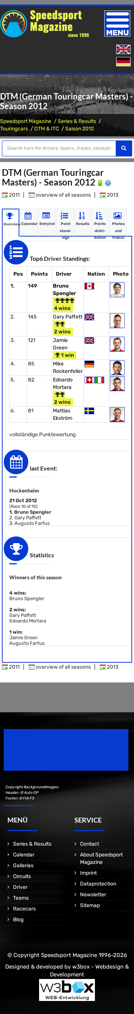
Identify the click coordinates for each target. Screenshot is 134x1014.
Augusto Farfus (32, 523)
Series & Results (77, 121)
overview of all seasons (63, 195)
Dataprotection (98, 884)
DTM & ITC (46, 129)
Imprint (88, 873)
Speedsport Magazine (25, 121)
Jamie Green (23, 637)
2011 (14, 195)
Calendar (23, 855)
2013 (112, 195)
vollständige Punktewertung (42, 434)
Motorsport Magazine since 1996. (46, 755)
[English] (124, 50)
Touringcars (14, 129)
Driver (20, 887)
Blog (18, 919)
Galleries (23, 865)
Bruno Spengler (32, 512)
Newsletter (93, 894)
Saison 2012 (79, 129)
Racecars (24, 909)
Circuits (22, 876)
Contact (89, 844)
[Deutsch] (124, 62)
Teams (21, 898)
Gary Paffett (67, 317)
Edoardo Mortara (27, 621)
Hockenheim (24, 490)
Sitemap (90, 905)
